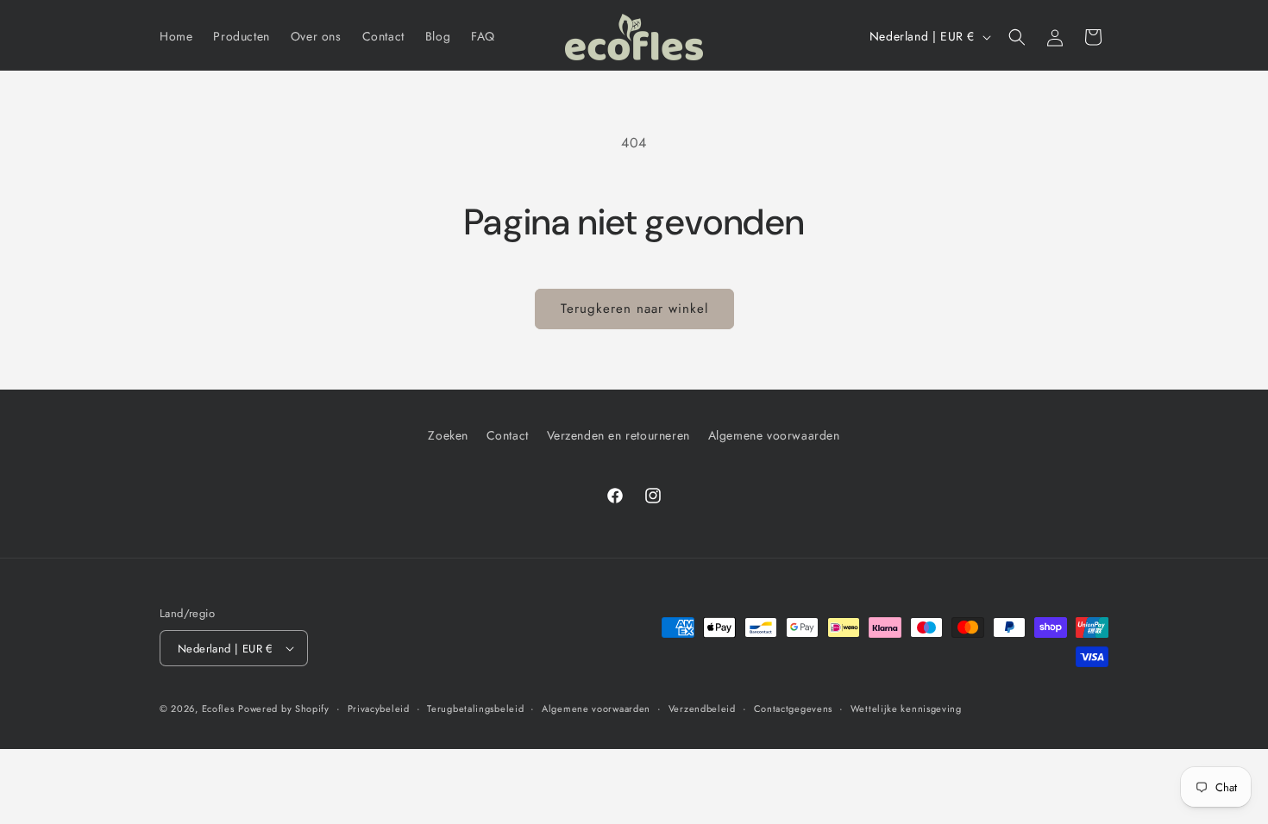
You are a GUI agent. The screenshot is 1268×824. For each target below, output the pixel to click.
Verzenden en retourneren (618, 435)
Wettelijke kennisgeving (906, 708)
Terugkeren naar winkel (634, 308)
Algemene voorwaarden (774, 435)
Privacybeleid (379, 708)
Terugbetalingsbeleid (475, 708)
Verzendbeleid (702, 708)
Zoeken (448, 435)
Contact (507, 435)
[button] (1017, 37)
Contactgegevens (793, 708)
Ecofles (218, 708)
